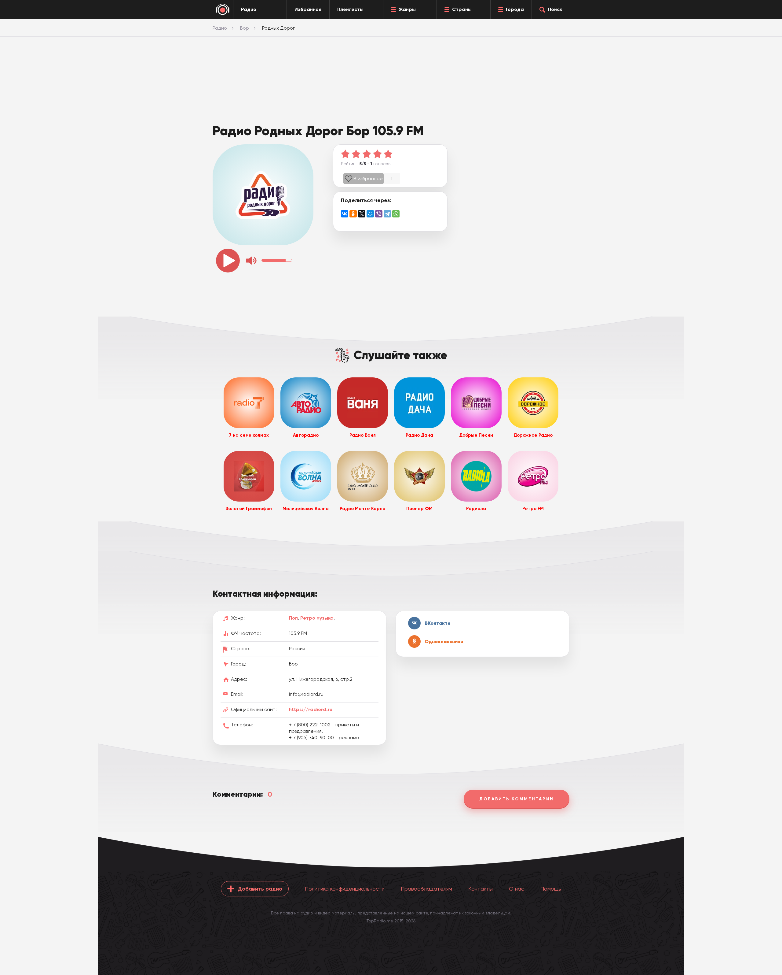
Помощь (550, 888)
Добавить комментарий (516, 799)
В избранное (368, 178)
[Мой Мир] (370, 213)
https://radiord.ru (310, 709)
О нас (516, 888)
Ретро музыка (317, 618)
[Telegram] (387, 213)
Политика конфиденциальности (345, 888)
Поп (293, 618)
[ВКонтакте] (344, 213)
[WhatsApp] (396, 213)
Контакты (480, 888)
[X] (361, 213)
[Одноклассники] (353, 213)
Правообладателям (426, 888)
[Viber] (378, 213)
